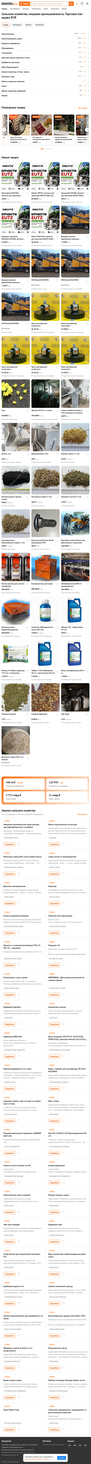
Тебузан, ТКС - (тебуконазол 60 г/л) (72, 628)
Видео (64, 9)
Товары (4, 9)
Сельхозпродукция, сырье (12, 38)
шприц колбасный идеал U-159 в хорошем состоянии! (72, 411)
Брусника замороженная (14, 886)
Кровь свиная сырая (12, 1380)
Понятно (61, 1458)
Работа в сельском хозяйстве (13, 81)
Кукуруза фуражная (39, 714)
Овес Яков (65, 714)
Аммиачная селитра (57, 1007)
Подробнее (9, 844)
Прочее (4, 95)
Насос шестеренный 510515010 (69, 368)
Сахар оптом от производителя (62, 856)
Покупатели (36, 9)
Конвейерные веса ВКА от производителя (71, 585)
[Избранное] (82, 3)
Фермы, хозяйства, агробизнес (14, 91)
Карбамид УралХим (12, 1007)
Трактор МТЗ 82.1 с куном (41, 410)
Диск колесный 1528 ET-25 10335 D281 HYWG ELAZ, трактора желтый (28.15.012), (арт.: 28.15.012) (67, 1039)
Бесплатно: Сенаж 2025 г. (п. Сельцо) (13, 758)
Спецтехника (7, 53)
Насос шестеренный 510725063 (69, 324)
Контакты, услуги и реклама (53, 1444)
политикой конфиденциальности (38, 1459)
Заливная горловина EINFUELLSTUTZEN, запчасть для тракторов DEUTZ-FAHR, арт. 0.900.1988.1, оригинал (13, 237)
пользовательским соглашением (14, 1452)
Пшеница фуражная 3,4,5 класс (17, 1069)
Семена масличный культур (60, 1286)
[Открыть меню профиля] (87, 3)
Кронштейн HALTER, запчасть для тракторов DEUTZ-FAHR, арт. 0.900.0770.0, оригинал (72, 194)
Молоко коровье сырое (58, 1195)
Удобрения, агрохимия (11, 62)
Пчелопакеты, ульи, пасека (15, 977)
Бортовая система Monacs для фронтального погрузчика (73, 541)
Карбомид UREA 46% (12, 1036)
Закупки (26, 9)
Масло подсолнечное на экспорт (62, 824)
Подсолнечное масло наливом (16, 1195)
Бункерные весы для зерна (42, 584)
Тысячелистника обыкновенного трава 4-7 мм (13, 541)
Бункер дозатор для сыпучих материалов (13, 585)
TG (80, 1445)
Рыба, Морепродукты (10, 67)
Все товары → (83, 108)
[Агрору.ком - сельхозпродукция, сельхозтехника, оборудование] (9, 3)
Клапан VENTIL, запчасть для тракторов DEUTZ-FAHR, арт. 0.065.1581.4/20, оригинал (42, 194)
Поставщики (15, 9)
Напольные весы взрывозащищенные (10, 628)
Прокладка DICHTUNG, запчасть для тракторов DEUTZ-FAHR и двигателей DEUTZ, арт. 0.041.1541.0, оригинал (12, 194)
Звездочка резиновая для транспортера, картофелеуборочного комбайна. (21, 825)
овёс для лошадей (11, 1224)
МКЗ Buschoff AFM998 (40, 280)
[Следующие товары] (87, 130)
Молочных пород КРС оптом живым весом (22, 856)
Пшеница (52, 886)
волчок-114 (6, 454)
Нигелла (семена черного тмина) (11, 498)
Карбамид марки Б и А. (13, 1286)
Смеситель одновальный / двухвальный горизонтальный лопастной (67, 1411)
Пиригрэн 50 (54, 945)
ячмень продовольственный (16, 915)
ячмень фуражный (56, 1165)
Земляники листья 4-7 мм (71, 497)
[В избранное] (27, 194)
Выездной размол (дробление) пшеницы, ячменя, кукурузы (70, 237)
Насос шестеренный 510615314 (39, 324)
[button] (71, 4)
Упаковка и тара (8, 76)
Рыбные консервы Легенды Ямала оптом (66, 1380)
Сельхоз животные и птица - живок (15, 72)
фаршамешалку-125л (39, 454)
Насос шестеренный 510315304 (9, 368)
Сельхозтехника (8, 34)
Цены (46, 9)
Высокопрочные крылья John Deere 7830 (66, 1316)
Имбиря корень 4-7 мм (70, 454)
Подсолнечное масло (57, 1348)
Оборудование (7, 48)
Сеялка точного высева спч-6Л (17, 1165)
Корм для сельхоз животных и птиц (16, 58)
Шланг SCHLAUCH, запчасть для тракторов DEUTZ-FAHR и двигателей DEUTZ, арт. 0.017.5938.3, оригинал (42, 237)
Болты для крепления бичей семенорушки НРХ (42, 541)
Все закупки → (83, 814)
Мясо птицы (53, 1101)
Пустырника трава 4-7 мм (41, 497)
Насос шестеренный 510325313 (39, 368)
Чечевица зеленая (9, 714)
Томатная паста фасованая (60, 915)
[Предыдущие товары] (4, 130)
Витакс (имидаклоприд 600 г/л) (73, 671)
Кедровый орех (55, 1224)
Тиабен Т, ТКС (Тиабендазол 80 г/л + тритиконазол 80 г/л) (43, 671)
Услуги (4, 86)
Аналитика (55, 9)
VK (70, 1445)
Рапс (3, 410)
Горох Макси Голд (11, 1409)
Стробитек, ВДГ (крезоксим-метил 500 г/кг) (42, 628)
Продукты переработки (11, 43)
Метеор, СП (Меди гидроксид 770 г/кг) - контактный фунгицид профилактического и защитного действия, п (13, 671)
